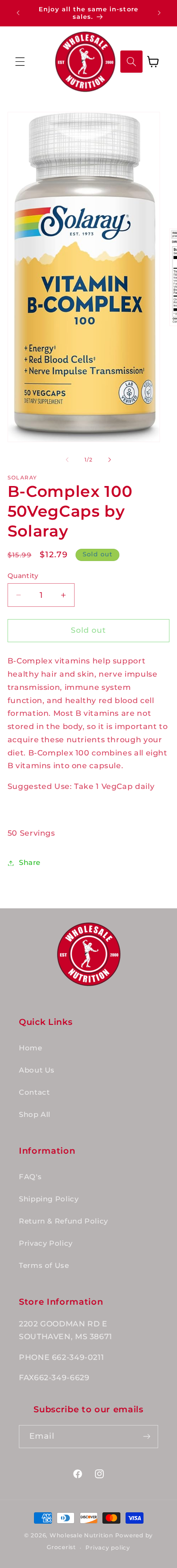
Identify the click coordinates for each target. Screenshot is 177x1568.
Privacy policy (107, 1547)
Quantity (23, 575)
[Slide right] (110, 460)
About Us (37, 1070)
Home (30, 1048)
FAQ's (30, 1177)
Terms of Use (44, 1265)
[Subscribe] (147, 1436)
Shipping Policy (48, 1199)
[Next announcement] (159, 12)
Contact (34, 1092)
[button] (20, 61)
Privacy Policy (46, 1243)
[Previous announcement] (18, 12)
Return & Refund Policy (63, 1221)
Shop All (35, 1114)
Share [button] (30, 862)
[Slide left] (67, 460)
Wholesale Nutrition (81, 1535)
